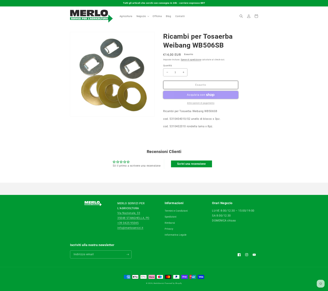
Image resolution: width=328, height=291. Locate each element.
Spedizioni (170, 216)
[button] (142, 16)
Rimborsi (170, 222)
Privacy (169, 228)
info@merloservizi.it (130, 227)
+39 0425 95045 (128, 223)
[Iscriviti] (127, 254)
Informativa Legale (176, 234)
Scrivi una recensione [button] (191, 163)
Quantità (167, 65)
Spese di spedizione (191, 59)
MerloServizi (159, 283)
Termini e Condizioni (176, 210)
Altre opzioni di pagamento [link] (200, 103)
